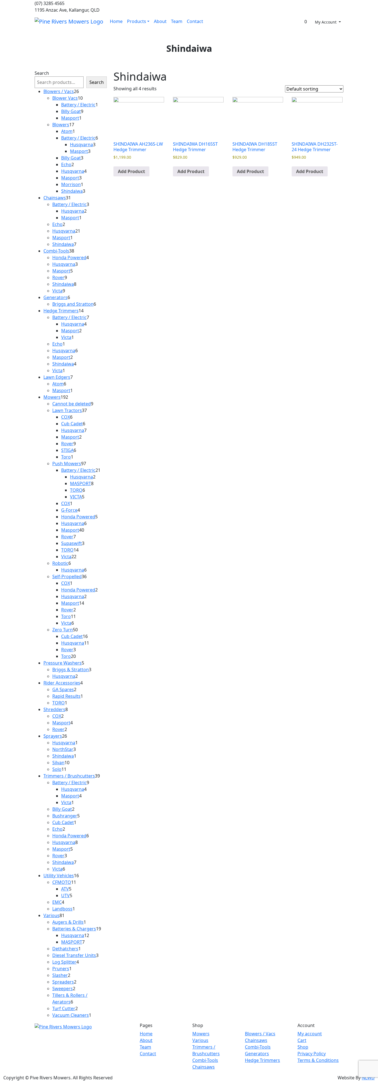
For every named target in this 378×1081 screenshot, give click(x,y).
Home (116, 21)
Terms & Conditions (318, 1060)
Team (176, 21)
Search (42, 73)
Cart (301, 1040)
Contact (195, 21)
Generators (257, 1054)
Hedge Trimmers (262, 1060)
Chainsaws (203, 1067)
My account (309, 1034)
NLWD (368, 1078)
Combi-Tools (205, 1060)
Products (136, 21)
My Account (326, 22)
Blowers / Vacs (260, 1034)
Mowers (200, 1034)
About (160, 21)
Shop (302, 1047)
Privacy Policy (311, 1054)
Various (200, 1040)
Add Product (131, 171)
